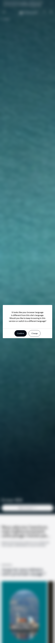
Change (34, 333)
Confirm (20, 333)
